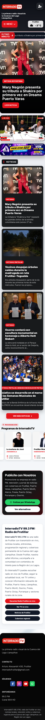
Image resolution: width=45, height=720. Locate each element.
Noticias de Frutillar (22, 613)
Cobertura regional (22, 618)
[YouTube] (25, 683)
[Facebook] (12, 683)
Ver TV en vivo (22, 607)
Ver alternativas (22, 509)
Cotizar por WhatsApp (24, 502)
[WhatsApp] (32, 683)
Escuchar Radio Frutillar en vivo (22, 601)
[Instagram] (19, 683)
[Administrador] (39, 6)
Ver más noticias (21, 416)
